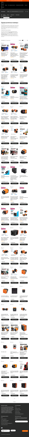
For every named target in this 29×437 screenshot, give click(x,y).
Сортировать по (3, 40)
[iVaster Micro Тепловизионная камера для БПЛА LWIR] (14, 91)
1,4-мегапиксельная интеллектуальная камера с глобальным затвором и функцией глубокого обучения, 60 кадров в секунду (14, 177)
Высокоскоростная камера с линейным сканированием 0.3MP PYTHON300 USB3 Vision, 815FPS (24, 76)
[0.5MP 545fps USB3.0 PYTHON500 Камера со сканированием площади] (14, 272)
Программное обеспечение (5, 16)
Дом (1, 17)
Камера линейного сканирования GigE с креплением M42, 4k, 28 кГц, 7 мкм (24, 334)
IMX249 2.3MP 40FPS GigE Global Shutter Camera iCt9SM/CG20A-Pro (4, 333)
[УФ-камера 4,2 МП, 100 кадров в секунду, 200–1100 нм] (24, 171)
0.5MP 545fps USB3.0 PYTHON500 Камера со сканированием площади (14, 277)
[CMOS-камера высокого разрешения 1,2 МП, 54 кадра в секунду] (5, 252)
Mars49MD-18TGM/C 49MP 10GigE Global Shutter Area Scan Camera (14, 315)
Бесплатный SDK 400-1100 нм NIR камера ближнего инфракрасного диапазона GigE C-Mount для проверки (24, 97)
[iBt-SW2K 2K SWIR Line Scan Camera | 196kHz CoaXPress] (24, 272)
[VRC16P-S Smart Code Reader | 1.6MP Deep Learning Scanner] (14, 347)
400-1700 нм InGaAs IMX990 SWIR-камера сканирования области (5, 197)
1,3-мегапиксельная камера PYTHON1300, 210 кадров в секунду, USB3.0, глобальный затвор (14, 76)
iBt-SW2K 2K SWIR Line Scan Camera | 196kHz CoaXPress (24, 277)
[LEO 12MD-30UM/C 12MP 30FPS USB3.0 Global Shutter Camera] (5, 309)
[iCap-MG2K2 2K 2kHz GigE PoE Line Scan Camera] (14, 291)
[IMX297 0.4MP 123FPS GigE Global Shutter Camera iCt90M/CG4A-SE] (14, 328)
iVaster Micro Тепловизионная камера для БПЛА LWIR (14, 97)
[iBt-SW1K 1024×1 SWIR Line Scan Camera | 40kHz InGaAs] (5, 291)
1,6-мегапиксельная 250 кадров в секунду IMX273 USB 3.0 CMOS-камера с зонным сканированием (4, 157)
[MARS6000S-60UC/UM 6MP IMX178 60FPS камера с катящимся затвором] (5, 131)
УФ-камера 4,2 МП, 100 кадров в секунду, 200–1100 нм (24, 176)
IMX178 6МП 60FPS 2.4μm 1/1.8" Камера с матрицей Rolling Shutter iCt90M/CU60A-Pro (23, 117)
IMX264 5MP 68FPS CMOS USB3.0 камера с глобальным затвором (4, 97)
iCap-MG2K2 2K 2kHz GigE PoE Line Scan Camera (14, 296)
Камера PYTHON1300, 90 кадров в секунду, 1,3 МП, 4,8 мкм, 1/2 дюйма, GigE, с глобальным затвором (14, 117)
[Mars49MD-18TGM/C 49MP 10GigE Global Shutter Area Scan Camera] (14, 309)
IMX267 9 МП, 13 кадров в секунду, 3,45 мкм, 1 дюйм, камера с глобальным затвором (23, 258)
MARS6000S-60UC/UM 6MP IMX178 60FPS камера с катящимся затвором (5, 137)
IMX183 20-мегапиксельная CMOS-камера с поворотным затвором (5, 277)
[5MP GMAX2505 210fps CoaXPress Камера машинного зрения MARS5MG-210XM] (24, 232)
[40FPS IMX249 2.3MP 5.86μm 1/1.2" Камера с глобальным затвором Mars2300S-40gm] (14, 252)
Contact (11, 16)
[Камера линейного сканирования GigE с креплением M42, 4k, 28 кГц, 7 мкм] (24, 328)
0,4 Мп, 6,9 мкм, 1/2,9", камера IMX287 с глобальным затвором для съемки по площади (14, 137)
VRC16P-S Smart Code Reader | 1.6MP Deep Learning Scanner (14, 353)
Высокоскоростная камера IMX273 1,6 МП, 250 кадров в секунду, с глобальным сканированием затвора (24, 218)
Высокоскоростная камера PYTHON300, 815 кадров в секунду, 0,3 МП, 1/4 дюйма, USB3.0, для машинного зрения (14, 198)
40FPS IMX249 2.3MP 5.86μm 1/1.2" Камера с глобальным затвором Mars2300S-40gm (14, 258)
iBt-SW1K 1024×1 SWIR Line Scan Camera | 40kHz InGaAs (5, 296)
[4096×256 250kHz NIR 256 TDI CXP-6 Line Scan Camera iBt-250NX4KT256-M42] (14, 404)
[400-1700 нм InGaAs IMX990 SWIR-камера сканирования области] (5, 192)
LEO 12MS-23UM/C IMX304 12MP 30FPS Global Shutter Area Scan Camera (23, 315)
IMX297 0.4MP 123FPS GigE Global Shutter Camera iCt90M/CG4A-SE (14, 333)
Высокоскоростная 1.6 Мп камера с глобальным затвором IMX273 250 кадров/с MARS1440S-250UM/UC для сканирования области (4, 76)
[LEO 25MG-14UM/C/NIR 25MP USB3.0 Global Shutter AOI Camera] (24, 291)
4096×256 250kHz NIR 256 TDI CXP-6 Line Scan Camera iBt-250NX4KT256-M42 (14, 409)
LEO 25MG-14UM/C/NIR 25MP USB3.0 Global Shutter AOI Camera (24, 297)
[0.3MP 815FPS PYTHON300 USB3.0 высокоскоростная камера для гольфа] (24, 131)
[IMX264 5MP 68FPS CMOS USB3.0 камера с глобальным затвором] (5, 91)
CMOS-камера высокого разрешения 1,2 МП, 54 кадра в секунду (5, 258)
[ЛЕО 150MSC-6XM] (5, 347)
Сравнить (20, 40)
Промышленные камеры (5, 19)
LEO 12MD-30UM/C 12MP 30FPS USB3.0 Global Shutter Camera (5, 315)
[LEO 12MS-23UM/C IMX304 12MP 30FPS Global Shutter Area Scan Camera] (24, 309)
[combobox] (15, 11)
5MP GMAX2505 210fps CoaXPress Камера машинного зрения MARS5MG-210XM (23, 238)
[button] (27, 11)
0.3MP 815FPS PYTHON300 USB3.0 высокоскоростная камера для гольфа (23, 137)
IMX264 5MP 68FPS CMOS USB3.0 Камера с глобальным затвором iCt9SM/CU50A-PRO (4, 54)
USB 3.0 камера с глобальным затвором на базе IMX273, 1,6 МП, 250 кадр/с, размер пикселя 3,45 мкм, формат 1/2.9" (14, 55)
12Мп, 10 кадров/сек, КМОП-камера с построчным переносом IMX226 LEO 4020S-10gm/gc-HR (5, 238)
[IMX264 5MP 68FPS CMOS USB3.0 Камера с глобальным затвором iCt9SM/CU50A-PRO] (5, 48)
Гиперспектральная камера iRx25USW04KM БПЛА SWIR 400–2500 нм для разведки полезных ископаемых (24, 410)
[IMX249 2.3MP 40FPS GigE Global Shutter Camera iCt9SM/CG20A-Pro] (5, 328)
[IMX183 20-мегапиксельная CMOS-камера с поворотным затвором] (5, 272)
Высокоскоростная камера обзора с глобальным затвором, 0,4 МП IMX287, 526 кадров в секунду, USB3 (5, 117)
